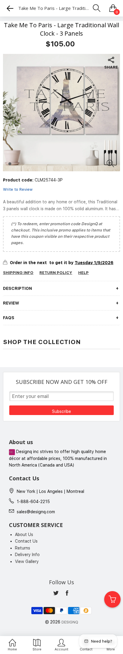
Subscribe (61, 411)
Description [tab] (17, 288)
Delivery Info (27, 554)
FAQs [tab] (8, 318)
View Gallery (27, 561)
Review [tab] (11, 303)
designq (69, 622)
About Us (24, 534)
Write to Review (18, 189)
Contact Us (26, 541)
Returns (22, 548)
